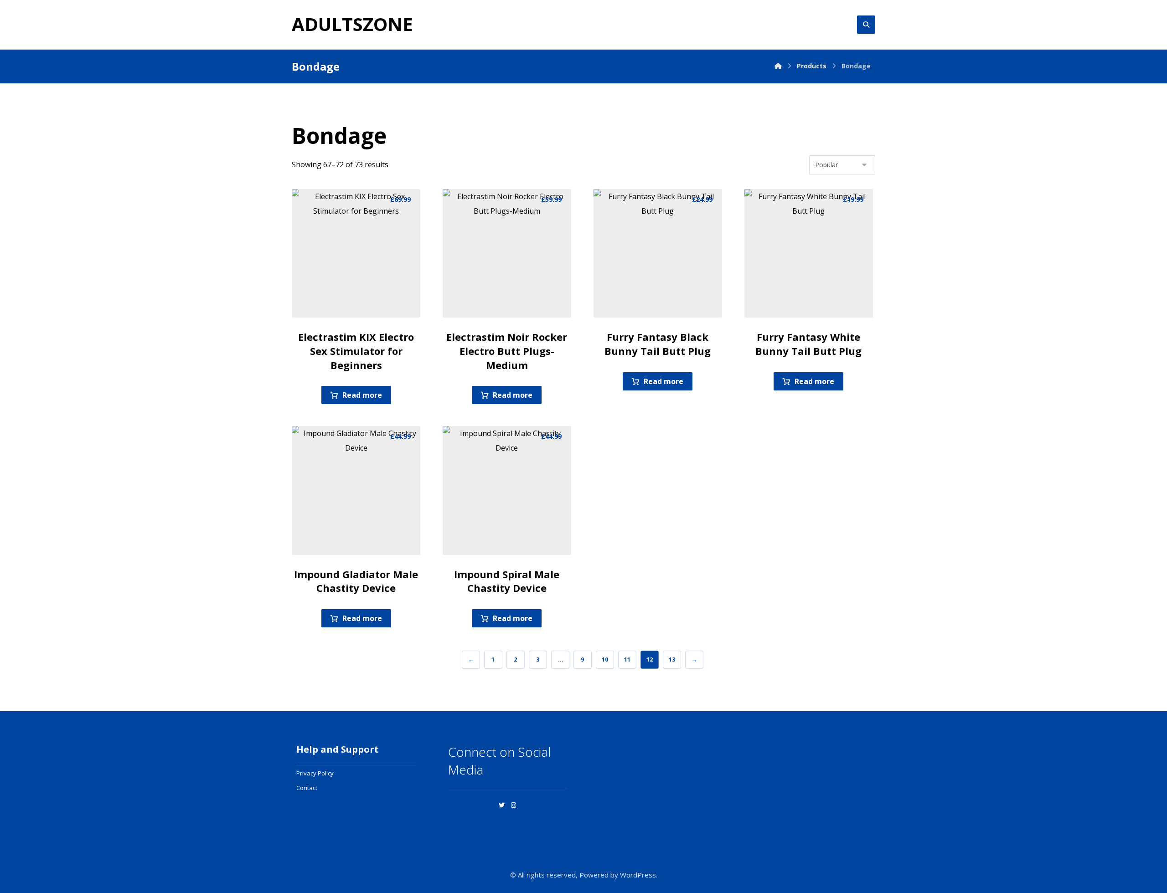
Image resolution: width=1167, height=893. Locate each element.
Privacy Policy (315, 773)
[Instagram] (514, 805)
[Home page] (778, 66)
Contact (306, 788)
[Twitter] (502, 805)
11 (627, 659)
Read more (362, 395)
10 (604, 659)
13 (671, 659)
